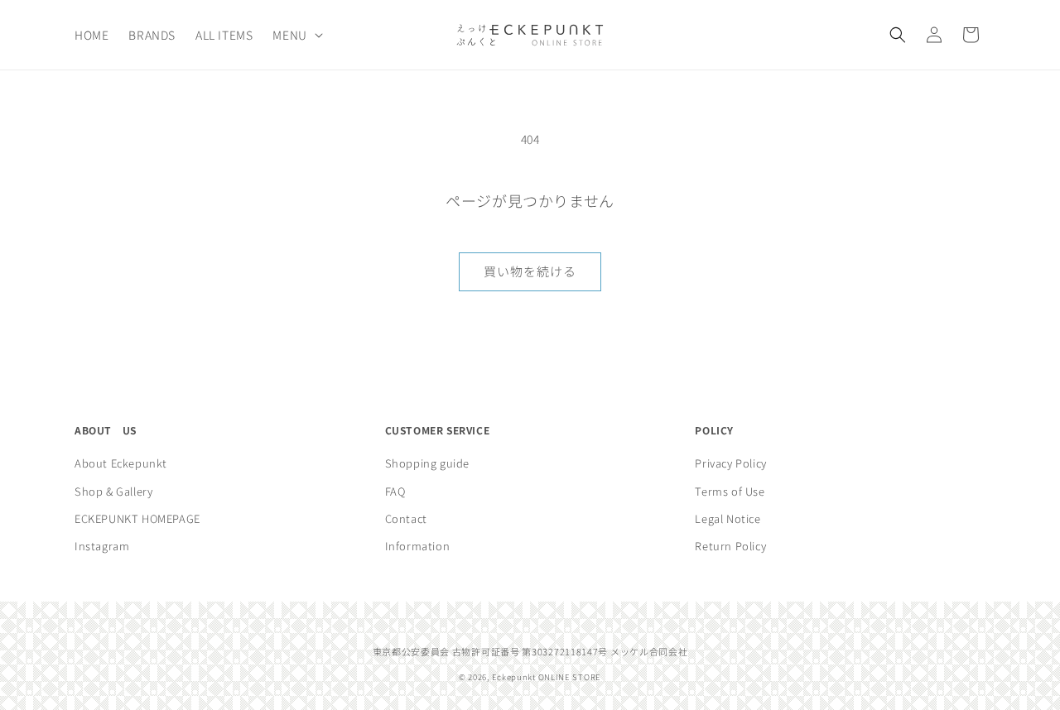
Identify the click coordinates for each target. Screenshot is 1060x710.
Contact (406, 518)
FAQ (395, 491)
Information (417, 546)
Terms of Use (729, 491)
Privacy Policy (730, 463)
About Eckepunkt (121, 463)
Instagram (102, 546)
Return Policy (730, 546)
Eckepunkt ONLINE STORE (546, 678)
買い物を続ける (530, 271)
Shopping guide (427, 463)
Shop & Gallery (113, 491)
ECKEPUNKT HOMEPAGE (137, 518)
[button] (296, 34)
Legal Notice (727, 518)
